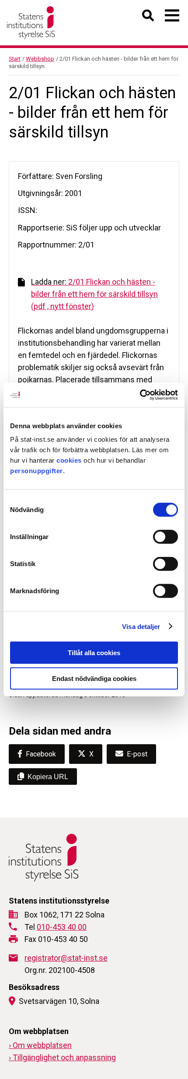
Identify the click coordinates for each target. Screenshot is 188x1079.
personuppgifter (36, 470)
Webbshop (40, 58)
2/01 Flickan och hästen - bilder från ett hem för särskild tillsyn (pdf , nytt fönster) (94, 294)
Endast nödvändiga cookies (94, 678)
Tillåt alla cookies (94, 652)
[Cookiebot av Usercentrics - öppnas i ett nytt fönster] (139, 395)
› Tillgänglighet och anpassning (62, 1057)
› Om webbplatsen (40, 1045)
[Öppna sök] (148, 17)
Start (15, 58)
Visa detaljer (141, 626)
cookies (69, 460)
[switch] (165, 537)
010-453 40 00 (62, 926)
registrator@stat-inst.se (66, 957)
